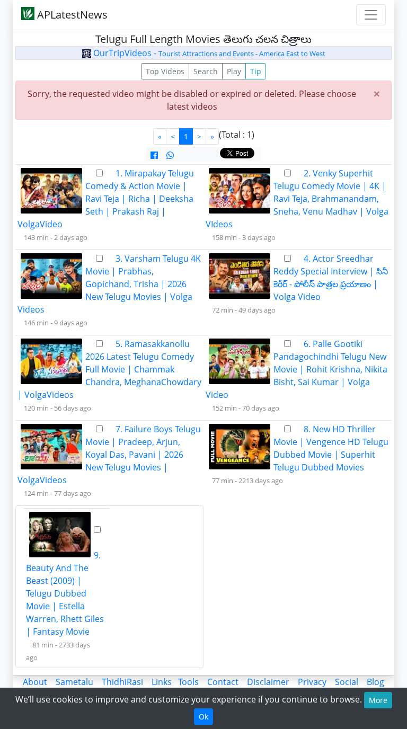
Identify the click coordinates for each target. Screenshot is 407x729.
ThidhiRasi (122, 682)
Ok (203, 717)
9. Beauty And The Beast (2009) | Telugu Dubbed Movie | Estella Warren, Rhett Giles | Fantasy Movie (65, 593)
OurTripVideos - (208, 53)
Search (205, 71)
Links (162, 682)
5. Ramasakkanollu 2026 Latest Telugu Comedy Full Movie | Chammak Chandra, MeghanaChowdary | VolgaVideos (109, 369)
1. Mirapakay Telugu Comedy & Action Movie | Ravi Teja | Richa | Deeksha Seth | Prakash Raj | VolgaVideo (105, 198)
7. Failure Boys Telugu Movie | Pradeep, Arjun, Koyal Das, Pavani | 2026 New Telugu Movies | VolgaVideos (109, 454)
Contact (222, 682)
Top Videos (165, 71)
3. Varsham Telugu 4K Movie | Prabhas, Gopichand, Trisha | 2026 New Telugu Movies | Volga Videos (109, 284)
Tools (188, 682)
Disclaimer (268, 682)
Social (346, 682)
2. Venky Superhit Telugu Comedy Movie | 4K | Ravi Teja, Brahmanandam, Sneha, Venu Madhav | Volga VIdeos (297, 198)
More (378, 700)
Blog (375, 682)
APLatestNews (71, 14)
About (35, 682)
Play (234, 71)
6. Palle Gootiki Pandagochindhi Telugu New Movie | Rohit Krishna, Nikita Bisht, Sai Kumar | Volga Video (296, 369)
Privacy (312, 682)
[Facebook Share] (154, 155)
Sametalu (74, 682)
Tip (255, 71)
